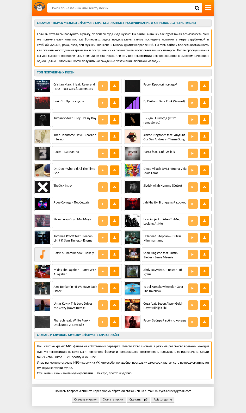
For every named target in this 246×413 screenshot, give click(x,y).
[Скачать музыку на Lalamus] (39, 7)
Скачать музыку (85, 399)
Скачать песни (113, 399)
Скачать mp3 (138, 399)
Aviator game (163, 399)
